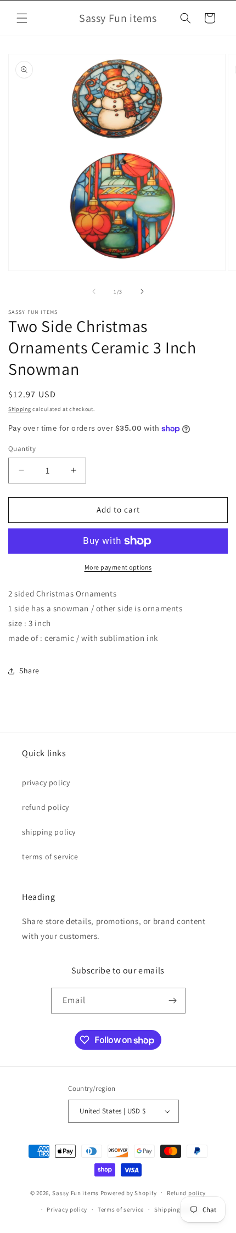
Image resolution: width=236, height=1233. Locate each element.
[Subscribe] (173, 1001)
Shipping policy (177, 1209)
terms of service (50, 857)
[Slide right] (142, 291)
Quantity (22, 448)
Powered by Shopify (128, 1192)
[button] (22, 18)
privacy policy (46, 782)
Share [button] (29, 670)
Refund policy (186, 1193)
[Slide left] (94, 291)
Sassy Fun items (75, 1192)
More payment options (118, 567)
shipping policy (49, 832)
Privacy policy (67, 1209)
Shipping (19, 409)
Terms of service (121, 1209)
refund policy (45, 807)
